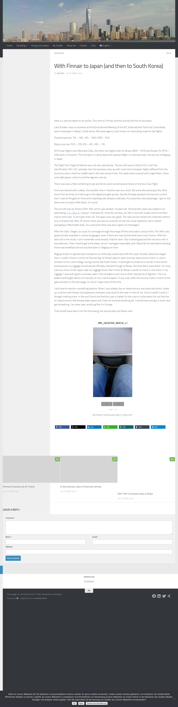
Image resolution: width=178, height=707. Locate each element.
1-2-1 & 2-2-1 (74, 212)
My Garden (58, 45)
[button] (62, 427)
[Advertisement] (112, 97)
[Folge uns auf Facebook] (154, 596)
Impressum (89, 581)
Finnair (36, 442)
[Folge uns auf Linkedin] (159, 596)
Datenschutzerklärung (97, 703)
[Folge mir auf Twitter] (164, 596)
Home (9, 45)
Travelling (20, 45)
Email (95, 537)
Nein (81, 703)
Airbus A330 (14, 442)
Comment (10, 518)
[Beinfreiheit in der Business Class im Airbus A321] (112, 363)
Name (9, 537)
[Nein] (174, 698)
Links (93, 45)
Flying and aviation (40, 45)
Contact (83, 45)
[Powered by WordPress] (17, 598)
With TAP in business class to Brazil (135, 493)
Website (9, 547)
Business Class (26, 442)
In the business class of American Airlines (80, 486)
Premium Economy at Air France (19, 486)
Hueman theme (41, 598)
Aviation (59, 53)
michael (61, 73)
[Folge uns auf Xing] (169, 596)
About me (71, 45)
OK (74, 703)
